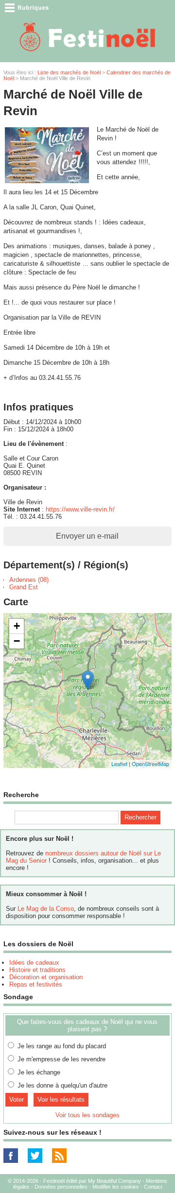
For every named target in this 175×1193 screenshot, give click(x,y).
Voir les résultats (61, 1099)
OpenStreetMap (150, 763)
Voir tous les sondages (87, 1115)
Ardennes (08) (29, 579)
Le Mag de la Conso (46, 908)
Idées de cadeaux (34, 962)
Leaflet (119, 763)
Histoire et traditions (37, 969)
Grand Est (23, 587)
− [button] (17, 641)
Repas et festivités (35, 984)
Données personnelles (61, 1187)
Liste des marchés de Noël (69, 72)
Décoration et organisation (46, 977)
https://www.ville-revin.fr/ (80, 509)
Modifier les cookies (115, 1187)
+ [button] (17, 626)
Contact (153, 1187)
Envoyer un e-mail (87, 536)
